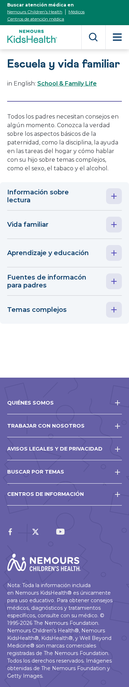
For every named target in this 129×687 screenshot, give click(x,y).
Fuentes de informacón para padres (46, 281)
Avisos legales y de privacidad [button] (54, 449)
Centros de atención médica (35, 19)
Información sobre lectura (38, 196)
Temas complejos (37, 310)
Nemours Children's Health (34, 11)
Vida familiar (27, 225)
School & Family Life (67, 83)
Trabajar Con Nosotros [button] (46, 426)
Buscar (93, 37)
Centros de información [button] (45, 494)
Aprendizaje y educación (48, 253)
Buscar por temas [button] (35, 472)
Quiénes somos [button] (30, 403)
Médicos (76, 11)
